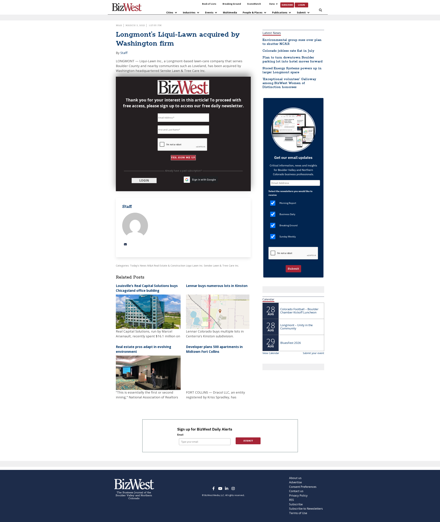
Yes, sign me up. (220, 97)
